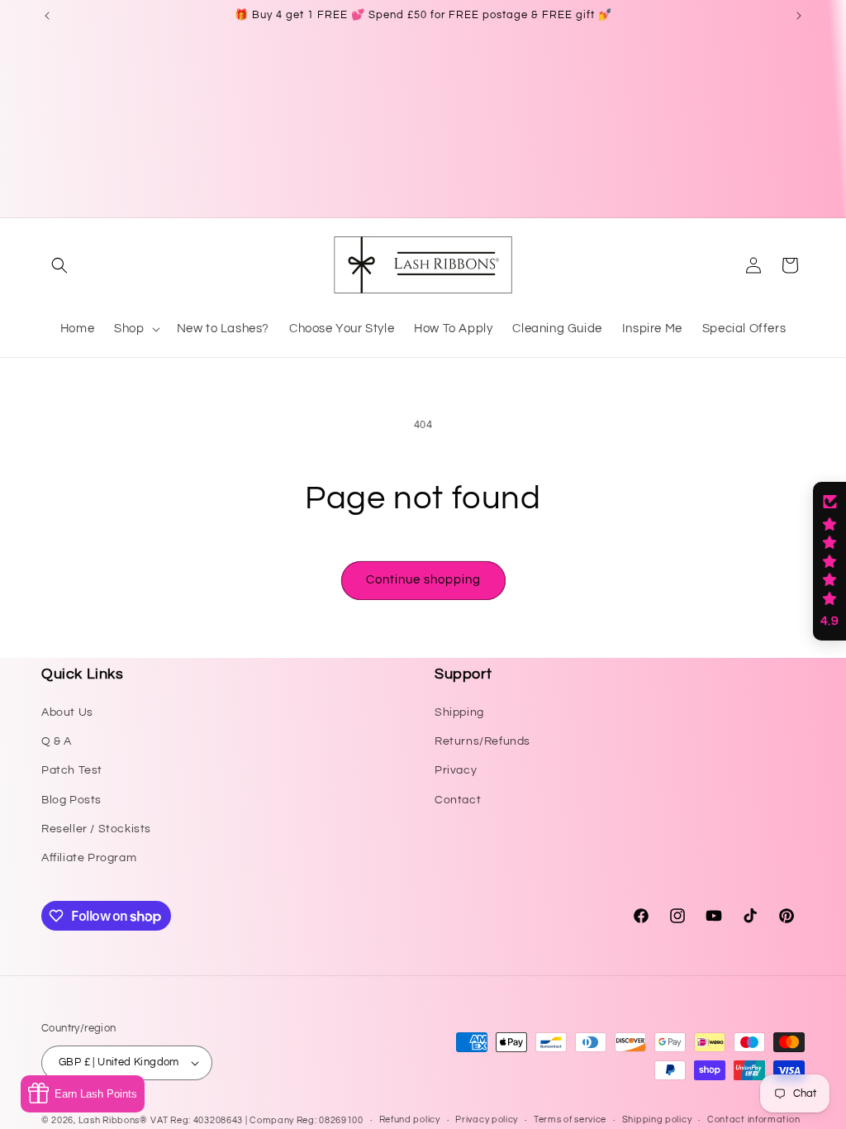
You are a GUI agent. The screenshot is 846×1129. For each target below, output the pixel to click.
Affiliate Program (88, 858)
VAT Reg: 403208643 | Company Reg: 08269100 (256, 1120)
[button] (59, 265)
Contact (458, 800)
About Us (67, 712)
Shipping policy (657, 1119)
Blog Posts (71, 800)
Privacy (456, 770)
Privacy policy (486, 1119)
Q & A (56, 741)
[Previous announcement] (47, 15)
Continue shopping (423, 580)
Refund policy (409, 1119)
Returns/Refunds (482, 741)
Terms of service (570, 1119)
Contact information (753, 1119)
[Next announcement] (799, 15)
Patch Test (71, 770)
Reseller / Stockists (96, 829)
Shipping (459, 712)
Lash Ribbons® (113, 1120)
